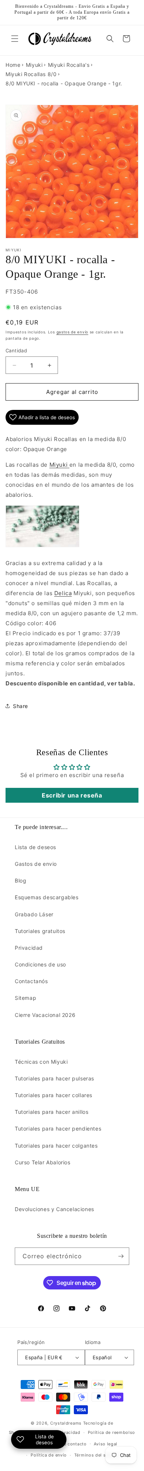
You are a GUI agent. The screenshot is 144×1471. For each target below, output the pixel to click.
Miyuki (34, 65)
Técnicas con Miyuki (41, 1062)
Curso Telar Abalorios (43, 1162)
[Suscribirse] (121, 1256)
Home (13, 65)
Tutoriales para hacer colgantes (56, 1145)
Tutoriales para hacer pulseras (54, 1078)
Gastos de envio (36, 864)
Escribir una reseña (72, 795)
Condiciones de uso (40, 964)
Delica (63, 593)
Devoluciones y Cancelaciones (54, 1209)
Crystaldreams (66, 1423)
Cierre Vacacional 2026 (45, 1015)
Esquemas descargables (47, 897)
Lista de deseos (35, 847)
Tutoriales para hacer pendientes (58, 1128)
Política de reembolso (112, 1432)
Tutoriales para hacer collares (53, 1095)
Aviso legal (105, 1443)
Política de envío (49, 1455)
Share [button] (20, 706)
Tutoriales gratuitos (40, 931)
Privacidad (29, 948)
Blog (20, 880)
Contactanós (31, 981)
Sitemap (25, 998)
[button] (15, 38)
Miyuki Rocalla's (69, 65)
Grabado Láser (34, 914)
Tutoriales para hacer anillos (51, 1112)
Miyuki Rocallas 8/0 (31, 74)
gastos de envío (72, 332)
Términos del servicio (97, 1455)
